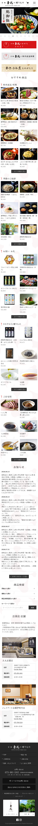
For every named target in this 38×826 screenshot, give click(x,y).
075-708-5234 (18, 722)
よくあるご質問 (26, 763)
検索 (32, 607)
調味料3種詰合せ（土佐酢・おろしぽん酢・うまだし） (9, 342)
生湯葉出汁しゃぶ (26, 143)
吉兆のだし (4, 452)
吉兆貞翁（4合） (6, 237)
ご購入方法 (24, 759)
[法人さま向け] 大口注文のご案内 (19, 787)
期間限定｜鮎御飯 (7, 143)
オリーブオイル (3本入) (9, 288)
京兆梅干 (23, 434)
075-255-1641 (18, 673)
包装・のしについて (9, 763)
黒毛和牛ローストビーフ (28, 288)
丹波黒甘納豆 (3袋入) (27, 361)
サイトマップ (19, 796)
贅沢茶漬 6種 (5, 307)
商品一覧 (24, 755)
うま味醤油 (4, 434)
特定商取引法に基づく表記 (11, 793)
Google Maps (18, 669)
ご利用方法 (6, 759)
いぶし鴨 (4, 412)
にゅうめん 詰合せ (26, 340)
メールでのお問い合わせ (20, 781)
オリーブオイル (6, 382)
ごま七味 (23, 452)
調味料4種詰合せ (25, 237)
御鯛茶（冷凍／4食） (27, 194)
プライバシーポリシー (28, 793)
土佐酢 (22, 382)
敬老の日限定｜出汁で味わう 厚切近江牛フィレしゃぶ (28, 103)
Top (4, 755)
